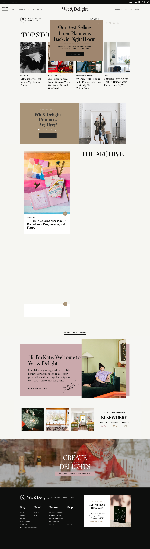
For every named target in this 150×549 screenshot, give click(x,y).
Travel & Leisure (54, 75)
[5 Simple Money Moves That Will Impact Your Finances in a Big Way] (117, 57)
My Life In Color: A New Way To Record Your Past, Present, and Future (46, 224)
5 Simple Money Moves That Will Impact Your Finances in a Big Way (116, 82)
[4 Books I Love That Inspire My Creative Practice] (33, 57)
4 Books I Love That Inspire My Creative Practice (30, 82)
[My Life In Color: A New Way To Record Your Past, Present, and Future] (47, 182)
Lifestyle (24, 75)
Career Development (84, 75)
